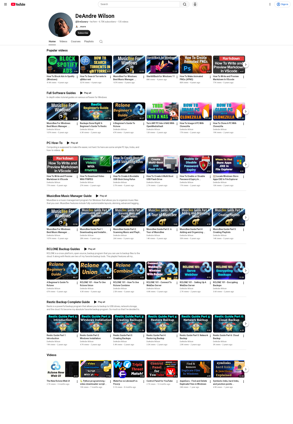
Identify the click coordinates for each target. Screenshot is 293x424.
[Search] (185, 4)
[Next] (246, 65)
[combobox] (140, 4)
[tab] (52, 41)
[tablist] (146, 41)
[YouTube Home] (18, 4)
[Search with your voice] (195, 4)
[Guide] (5, 4)
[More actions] (77, 77)
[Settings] (270, 4)
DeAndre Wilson (53, 129)
